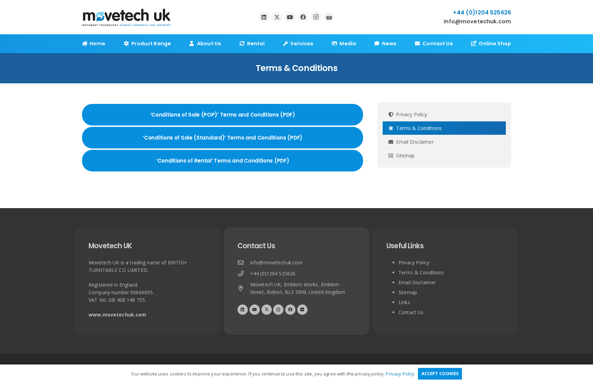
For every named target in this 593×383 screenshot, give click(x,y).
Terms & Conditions (418, 128)
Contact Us (410, 312)
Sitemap (405, 155)
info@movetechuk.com (276, 262)
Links (404, 302)
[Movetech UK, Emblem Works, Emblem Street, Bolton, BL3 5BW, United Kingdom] (243, 288)
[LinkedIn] (263, 17)
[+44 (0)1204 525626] (243, 274)
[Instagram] (316, 17)
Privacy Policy (411, 114)
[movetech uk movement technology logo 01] (126, 17)
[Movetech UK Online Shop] (329, 17)
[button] (175, 44)
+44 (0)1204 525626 (273, 273)
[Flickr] (302, 309)
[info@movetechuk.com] (243, 263)
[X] (276, 17)
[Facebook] (303, 17)
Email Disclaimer (414, 142)
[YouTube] (289, 17)
